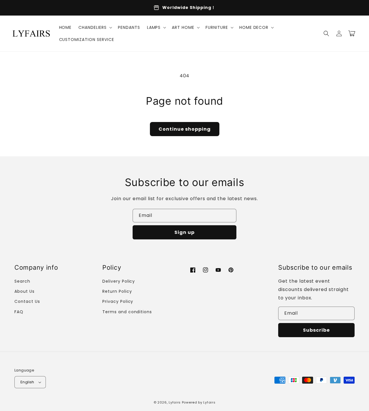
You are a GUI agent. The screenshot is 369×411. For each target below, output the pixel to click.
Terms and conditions (127, 312)
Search (22, 281)
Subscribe (316, 330)
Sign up (184, 232)
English (27, 382)
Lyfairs (175, 402)
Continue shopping (185, 129)
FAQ (18, 312)
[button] (94, 27)
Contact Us (27, 301)
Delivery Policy (118, 281)
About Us (24, 291)
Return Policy (117, 291)
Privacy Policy (117, 301)
